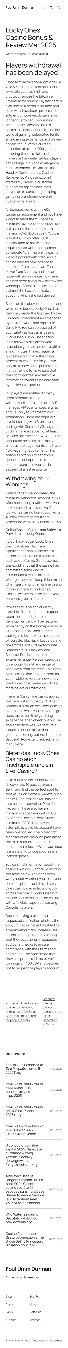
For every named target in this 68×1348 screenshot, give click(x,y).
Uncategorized (39, 54)
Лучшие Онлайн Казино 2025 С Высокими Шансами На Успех (25, 1130)
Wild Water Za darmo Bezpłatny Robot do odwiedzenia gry (22, 1218)
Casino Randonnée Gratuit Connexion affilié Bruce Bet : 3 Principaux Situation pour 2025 (25, 1239)
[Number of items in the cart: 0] (58, 7)
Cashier (22, 54)
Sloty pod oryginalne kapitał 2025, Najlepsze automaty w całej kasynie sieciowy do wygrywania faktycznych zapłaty (24, 1154)
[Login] (51, 7)
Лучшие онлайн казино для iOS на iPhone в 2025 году (24, 1110)
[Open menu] (45, 7)
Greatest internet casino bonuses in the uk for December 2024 (52, 1011)
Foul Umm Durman (20, 7)
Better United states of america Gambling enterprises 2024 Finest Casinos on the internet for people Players (22, 1011)
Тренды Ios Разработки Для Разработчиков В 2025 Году (24, 1068)
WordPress (56, 1340)
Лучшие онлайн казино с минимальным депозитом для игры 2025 (24, 1089)
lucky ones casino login (24, 512)
